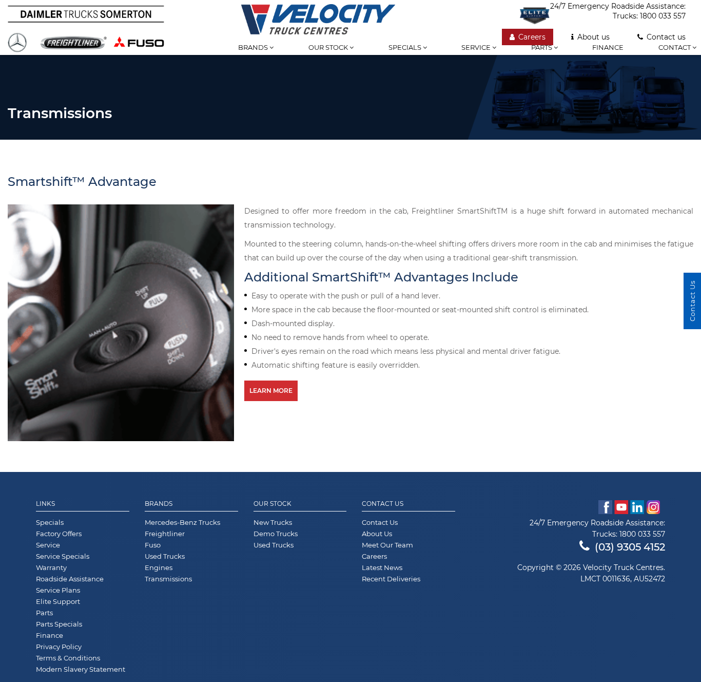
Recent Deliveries (391, 579)
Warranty (51, 567)
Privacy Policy (59, 646)
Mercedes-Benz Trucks (182, 522)
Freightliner (165, 533)
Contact (675, 47)
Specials (405, 47)
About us (593, 37)
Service (476, 47)
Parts (542, 47)
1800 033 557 (663, 16)
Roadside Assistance (70, 579)
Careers (532, 37)
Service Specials (62, 556)
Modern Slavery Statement (80, 669)
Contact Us (382, 503)
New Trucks (273, 522)
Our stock (328, 47)
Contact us (666, 37)
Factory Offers (59, 533)
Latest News (382, 567)
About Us (377, 533)
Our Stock (272, 503)
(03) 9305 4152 (630, 547)
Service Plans (58, 590)
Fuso (153, 545)
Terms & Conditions (68, 658)
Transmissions (168, 579)
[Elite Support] (534, 15)
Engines (158, 567)
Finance (608, 47)
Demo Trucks (276, 533)
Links (45, 503)
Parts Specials (59, 624)
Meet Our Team (387, 545)
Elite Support (58, 601)
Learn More (271, 390)
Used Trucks (165, 556)
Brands (253, 47)
